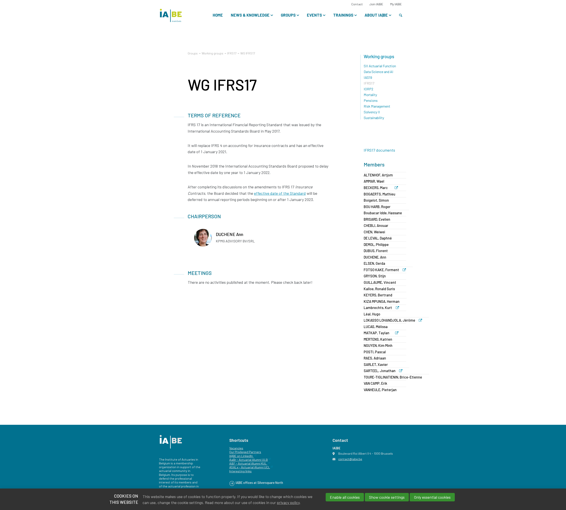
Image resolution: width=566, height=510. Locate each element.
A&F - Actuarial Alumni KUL (248, 463)
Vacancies (236, 448)
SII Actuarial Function (380, 66)
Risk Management (377, 106)
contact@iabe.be (350, 459)
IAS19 (368, 77)
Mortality (370, 95)
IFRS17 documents (379, 150)
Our (231, 452)
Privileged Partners (247, 452)
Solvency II (372, 112)
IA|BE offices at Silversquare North (259, 483)
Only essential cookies (432, 497)
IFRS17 (231, 53)
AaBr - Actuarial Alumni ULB (248, 460)
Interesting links (240, 471)
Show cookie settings (387, 497)
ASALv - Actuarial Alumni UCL (249, 467)
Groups (288, 15)
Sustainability (374, 118)
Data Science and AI (378, 72)
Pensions (371, 100)
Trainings (343, 15)
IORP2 (368, 89)
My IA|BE (396, 4)
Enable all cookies (345, 497)
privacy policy (288, 502)
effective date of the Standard (280, 193)
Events (314, 15)
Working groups (379, 56)
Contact (357, 4)
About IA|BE (376, 15)
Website (398, 188)
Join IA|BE (376, 4)
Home (218, 15)
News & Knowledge (250, 15)
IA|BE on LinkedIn (241, 456)
